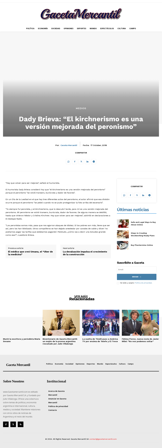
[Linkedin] (87, 161)
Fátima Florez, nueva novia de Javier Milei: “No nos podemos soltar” (140, 340)
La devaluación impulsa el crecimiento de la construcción (85, 253)
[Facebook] (74, 161)
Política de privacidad (143, 283)
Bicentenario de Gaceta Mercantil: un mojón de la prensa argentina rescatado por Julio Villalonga (60, 341)
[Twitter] (81, 161)
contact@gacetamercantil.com (103, 439)
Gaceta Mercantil (68, 145)
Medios (81, 108)
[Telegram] (93, 161)
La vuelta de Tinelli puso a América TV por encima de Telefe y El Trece (100, 340)
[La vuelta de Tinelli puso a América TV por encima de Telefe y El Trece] (100, 323)
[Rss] (20, 424)
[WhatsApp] (68, 161)
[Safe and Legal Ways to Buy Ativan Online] (123, 223)
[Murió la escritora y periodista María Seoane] (21, 323)
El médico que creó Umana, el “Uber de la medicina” (30, 253)
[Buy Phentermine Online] (123, 245)
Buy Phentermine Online (142, 245)
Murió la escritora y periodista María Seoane (21, 340)
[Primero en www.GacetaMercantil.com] (81, 14)
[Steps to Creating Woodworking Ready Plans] (123, 234)
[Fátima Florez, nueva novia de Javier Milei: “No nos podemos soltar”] (140, 323)
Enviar (135, 277)
